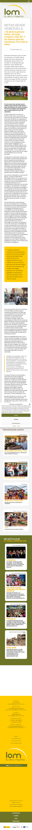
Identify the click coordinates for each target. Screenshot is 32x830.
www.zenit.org (16, 741)
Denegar (16, 419)
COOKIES (16, 815)
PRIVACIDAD (16, 821)
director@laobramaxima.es (16, 704)
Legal (18, 425)
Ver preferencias (16, 423)
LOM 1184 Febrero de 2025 (18, 573)
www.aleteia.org (16, 743)
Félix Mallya (24, 484)
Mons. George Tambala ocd (20, 511)
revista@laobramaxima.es (16, 715)
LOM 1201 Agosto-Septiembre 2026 (17, 632)
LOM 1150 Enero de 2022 (19, 545)
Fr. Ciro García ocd (22, 461)
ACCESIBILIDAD (16, 813)
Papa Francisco (23, 434)
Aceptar (16, 415)
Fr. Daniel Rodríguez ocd (16, 49)
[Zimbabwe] (16, 99)
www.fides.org (16, 738)
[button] (30, 404)
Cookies (14, 425)
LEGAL (16, 818)
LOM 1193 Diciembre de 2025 (18, 604)
